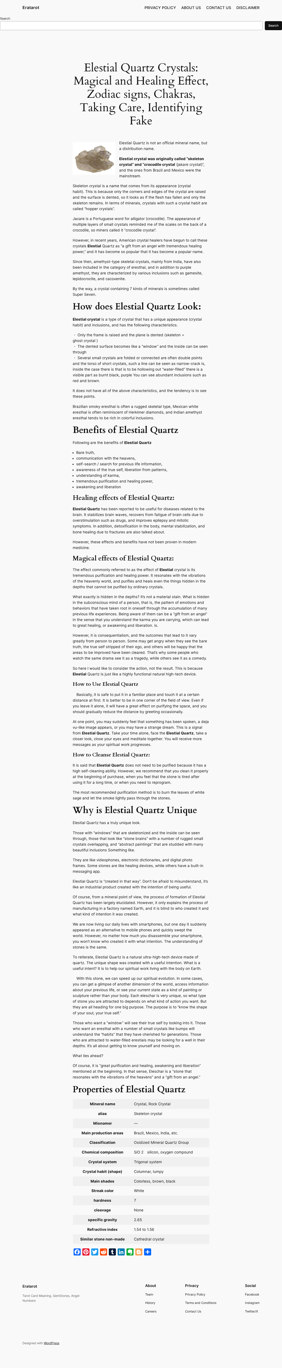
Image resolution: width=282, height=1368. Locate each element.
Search (5, 18)
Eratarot (30, 7)
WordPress (51, 1343)
